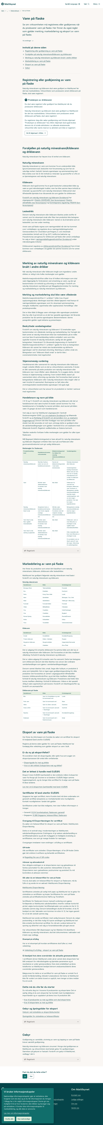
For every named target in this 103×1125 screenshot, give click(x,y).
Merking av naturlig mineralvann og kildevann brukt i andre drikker (51, 58)
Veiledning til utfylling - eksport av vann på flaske (44, 950)
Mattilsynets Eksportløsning (33, 888)
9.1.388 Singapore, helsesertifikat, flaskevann (50, 815)
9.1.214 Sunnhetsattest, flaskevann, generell (47, 812)
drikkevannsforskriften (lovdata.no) (57, 246)
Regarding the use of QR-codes (37, 857)
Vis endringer (27, 41)
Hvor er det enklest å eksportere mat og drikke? (43, 766)
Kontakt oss (76, 1095)
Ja (25, 1076)
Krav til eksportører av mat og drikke (38, 1003)
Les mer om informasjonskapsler (16, 1113)
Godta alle (9, 1119)
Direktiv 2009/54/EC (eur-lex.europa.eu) (50, 200)
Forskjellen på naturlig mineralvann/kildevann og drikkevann (48, 54)
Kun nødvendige (24, 1119)
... (7, 10)
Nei (31, 1076)
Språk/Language (71, 4)
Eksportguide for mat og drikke (36, 763)
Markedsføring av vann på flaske (37, 61)
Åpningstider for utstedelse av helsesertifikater (41, 1016)
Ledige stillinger (77, 1099)
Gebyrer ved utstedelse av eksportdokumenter (41, 1012)
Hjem (2, 10)
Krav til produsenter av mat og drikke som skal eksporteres (47, 1000)
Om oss (74, 1104)
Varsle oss (75, 1108)
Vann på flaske (26, 10)
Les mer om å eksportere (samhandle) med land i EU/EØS (45, 787)
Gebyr (27, 68)
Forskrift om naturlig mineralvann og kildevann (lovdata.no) (46, 198)
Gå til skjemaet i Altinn (34, 133)
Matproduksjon (15, 10)
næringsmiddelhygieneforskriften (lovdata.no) (54, 239)
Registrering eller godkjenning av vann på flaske (43, 51)
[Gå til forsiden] (8, 4)
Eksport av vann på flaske (35, 64)
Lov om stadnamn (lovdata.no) (54, 415)
